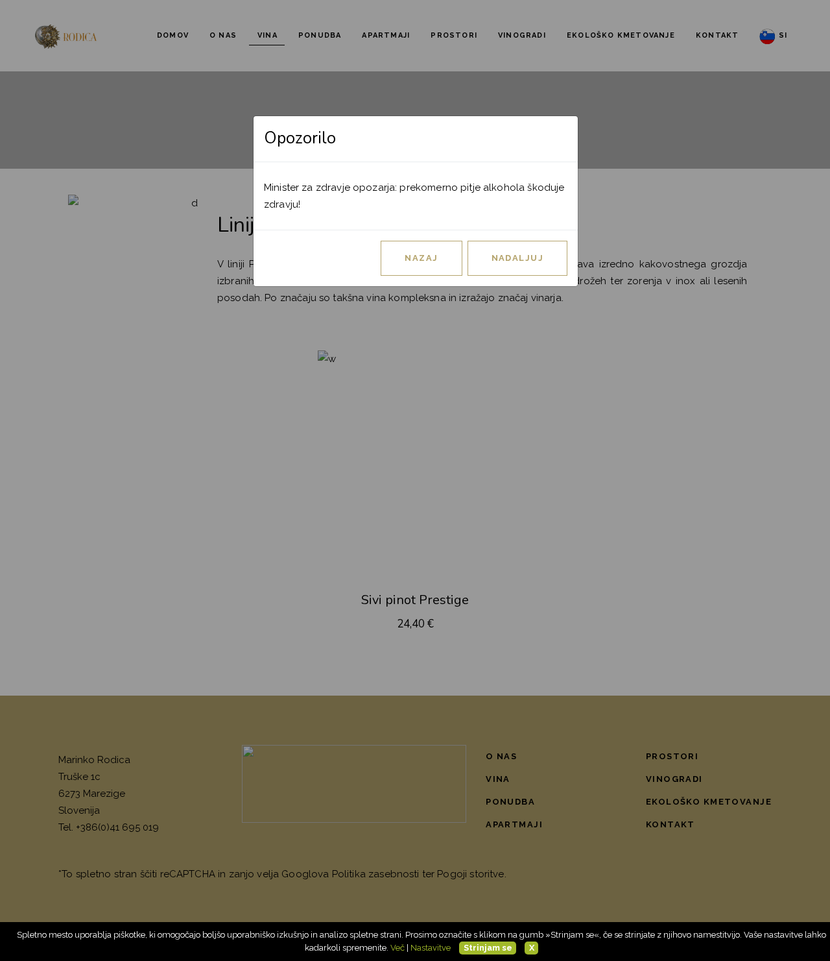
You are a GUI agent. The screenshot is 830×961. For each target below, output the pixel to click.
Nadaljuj (517, 258)
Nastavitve (430, 948)
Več (397, 948)
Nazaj (421, 258)
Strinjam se (488, 948)
